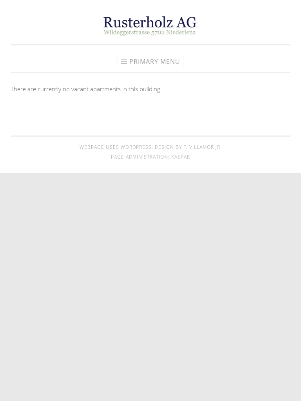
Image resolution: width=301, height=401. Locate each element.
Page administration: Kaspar (150, 157)
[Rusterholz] (150, 33)
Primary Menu (154, 61)
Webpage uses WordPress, (117, 147)
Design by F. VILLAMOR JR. (188, 147)
